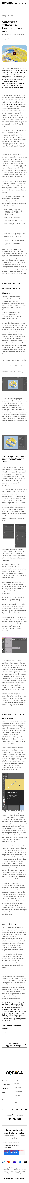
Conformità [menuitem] (18, 1099)
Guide (10, 15)
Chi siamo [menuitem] (5, 1088)
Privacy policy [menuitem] (8, 1178)
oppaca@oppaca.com (14, 1115)
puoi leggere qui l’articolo (11, 104)
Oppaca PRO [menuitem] (6, 1084)
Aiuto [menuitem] (3, 1100)
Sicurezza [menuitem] (17, 1095)
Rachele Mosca (19, 34)
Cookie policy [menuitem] (19, 1178)
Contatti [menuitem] (4, 1096)
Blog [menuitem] (3, 1092)
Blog (4, 15)
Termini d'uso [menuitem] (18, 1091)
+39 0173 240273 (14, 1119)
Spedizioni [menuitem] (18, 1087)
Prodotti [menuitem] (4, 1081)
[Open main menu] (25, 3)
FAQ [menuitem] (16, 1103)
